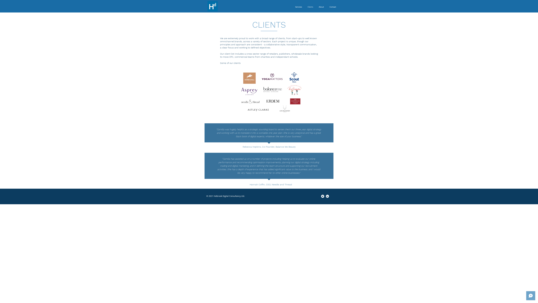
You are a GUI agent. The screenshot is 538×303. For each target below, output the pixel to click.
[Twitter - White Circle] (322, 196)
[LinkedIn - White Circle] (327, 196)
